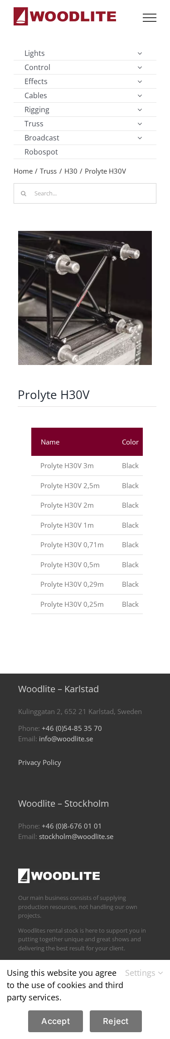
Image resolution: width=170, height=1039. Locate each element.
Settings (141, 972)
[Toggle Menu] (149, 18)
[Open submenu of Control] (139, 67)
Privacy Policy (39, 762)
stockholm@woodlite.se (76, 836)
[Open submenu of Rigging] (139, 109)
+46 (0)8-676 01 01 (72, 825)
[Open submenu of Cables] (139, 95)
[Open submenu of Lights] (139, 53)
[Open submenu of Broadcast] (139, 138)
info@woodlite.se (66, 738)
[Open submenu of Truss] (139, 123)
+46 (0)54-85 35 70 (72, 728)
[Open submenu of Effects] (139, 81)
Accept (55, 1021)
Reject (116, 1021)
